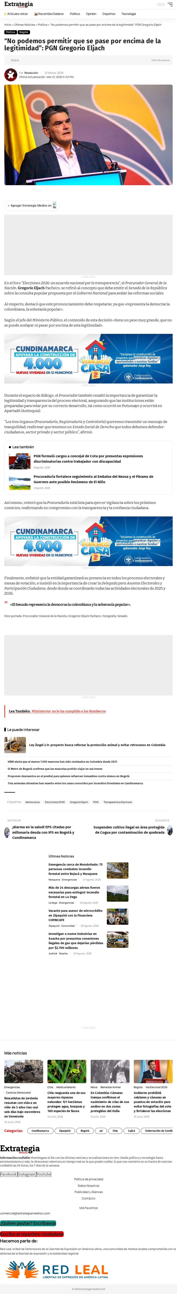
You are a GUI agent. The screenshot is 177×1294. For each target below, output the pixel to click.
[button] (169, 4)
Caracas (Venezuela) (18, 1092)
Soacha (63, 953)
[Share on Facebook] (24, 60)
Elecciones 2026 (55, 802)
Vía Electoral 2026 (156, 1087)
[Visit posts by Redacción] (10, 74)
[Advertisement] (88, 245)
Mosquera (54, 879)
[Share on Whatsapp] (30, 60)
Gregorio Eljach (79, 802)
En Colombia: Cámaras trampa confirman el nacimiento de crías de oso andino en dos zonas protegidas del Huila (110, 1102)
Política (42, 25)
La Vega (53, 902)
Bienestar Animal (111, 1087)
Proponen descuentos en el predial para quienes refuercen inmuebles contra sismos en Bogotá (69, 776)
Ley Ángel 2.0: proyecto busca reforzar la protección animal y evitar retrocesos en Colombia (97, 745)
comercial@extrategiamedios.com (25, 1213)
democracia (32, 802)
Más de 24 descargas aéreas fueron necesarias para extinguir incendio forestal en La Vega (74, 892)
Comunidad (68, 925)
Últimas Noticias (24, 25)
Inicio (7, 25)
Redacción (31, 73)
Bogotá (23, 32)
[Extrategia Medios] (18, 4)
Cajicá (131, 1130)
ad (101, 1130)
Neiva (94, 1087)
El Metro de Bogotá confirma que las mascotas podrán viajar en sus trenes (55, 768)
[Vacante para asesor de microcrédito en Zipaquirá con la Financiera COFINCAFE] (117, 917)
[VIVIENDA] (88, 358)
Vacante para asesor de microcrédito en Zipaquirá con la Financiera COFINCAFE (76, 915)
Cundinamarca (40, 1130)
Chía (50, 1087)
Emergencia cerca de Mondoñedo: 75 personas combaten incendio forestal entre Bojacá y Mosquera (76, 869)
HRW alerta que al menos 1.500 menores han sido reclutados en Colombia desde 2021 (62, 761)
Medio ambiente (66, 1087)
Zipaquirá (54, 925)
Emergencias (69, 879)
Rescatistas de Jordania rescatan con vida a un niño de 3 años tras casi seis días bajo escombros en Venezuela (22, 1107)
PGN (95, 802)
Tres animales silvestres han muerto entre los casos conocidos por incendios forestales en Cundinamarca (75, 783)
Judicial (53, 953)
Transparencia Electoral (118, 802)
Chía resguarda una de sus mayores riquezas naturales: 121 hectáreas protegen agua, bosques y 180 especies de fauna (66, 1102)
